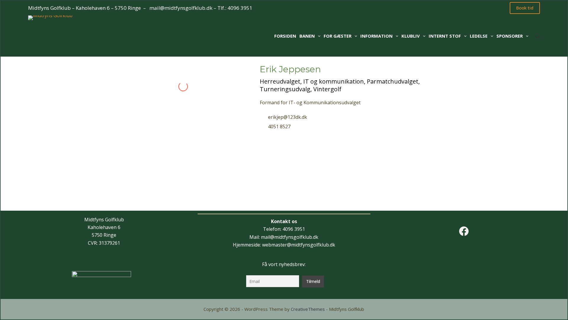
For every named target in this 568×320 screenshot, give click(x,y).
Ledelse (479, 36)
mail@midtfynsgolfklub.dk (180, 7)
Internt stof (445, 36)
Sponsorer (509, 36)
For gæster (337, 36)
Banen (307, 36)
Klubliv (410, 36)
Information (376, 36)
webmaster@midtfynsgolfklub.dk (298, 244)
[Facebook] (464, 231)
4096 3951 (239, 7)
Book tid (524, 8)
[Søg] (537, 36)
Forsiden (285, 36)
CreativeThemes (308, 309)
